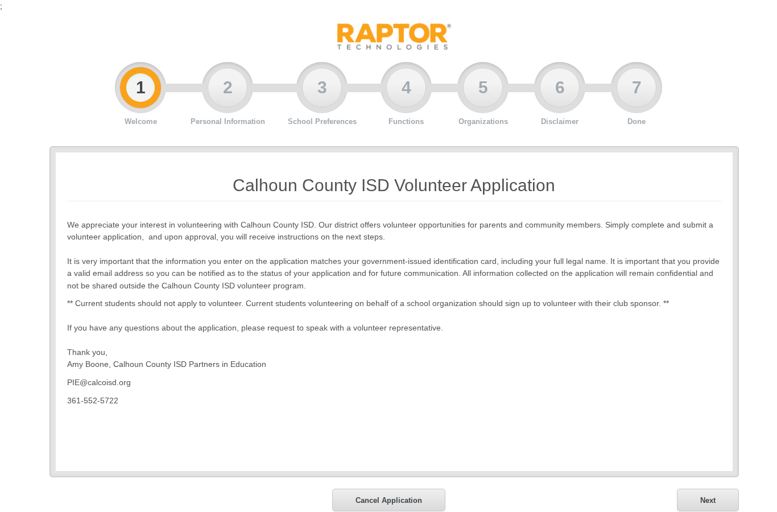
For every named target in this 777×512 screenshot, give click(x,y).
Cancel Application (389, 500)
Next (708, 500)
